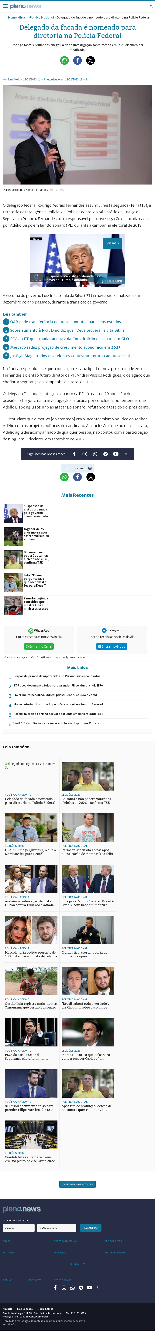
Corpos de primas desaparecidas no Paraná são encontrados (56, 676)
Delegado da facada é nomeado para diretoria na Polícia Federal (30, 801)
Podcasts (34, 1280)
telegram (105, 454)
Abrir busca (151, 6)
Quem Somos (45, 1308)
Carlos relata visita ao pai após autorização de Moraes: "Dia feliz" (88, 852)
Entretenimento (115, 1252)
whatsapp (95, 454)
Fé (84, 1264)
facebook (74, 454)
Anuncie (7, 1308)
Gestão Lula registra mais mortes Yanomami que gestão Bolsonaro (31, 1005)
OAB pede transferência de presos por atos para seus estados (65, 321)
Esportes (60, 1252)
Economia (9, 1252)
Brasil (23, 17)
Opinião (7, 1280)
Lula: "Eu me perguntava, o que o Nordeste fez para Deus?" (30, 852)
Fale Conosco (25, 1308)
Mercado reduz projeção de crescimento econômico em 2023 (65, 347)
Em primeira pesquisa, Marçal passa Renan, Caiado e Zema (55, 695)
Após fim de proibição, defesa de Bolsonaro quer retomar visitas (87, 1108)
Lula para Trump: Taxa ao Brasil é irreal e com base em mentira (88, 903)
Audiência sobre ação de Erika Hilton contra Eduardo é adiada (29, 903)
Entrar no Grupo (113, 646)
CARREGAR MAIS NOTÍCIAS (77, 1184)
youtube (115, 454)
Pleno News (25, 6)
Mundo (74, 1264)
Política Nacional (42, 17)
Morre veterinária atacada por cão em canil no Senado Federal (58, 704)
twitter (126, 454)
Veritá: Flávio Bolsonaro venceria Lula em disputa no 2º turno (56, 723)
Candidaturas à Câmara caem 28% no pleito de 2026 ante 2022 (30, 1159)
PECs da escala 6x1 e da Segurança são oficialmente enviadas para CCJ (26, 1058)
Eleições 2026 (71, 794)
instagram (84, 454)
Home (12, 17)
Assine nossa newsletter (16, 1220)
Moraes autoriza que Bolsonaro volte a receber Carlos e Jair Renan (86, 1058)
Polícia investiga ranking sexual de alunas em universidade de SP (59, 714)
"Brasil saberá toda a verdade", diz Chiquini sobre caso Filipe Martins (85, 1007)
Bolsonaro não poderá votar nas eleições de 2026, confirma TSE (86, 801)
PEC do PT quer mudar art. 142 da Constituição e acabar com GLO (69, 338)
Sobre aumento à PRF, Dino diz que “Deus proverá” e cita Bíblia (67, 330)
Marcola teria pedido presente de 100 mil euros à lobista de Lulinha (31, 954)
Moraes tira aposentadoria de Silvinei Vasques (84, 954)
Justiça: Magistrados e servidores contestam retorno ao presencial (70, 355)
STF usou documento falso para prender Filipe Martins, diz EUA (58, 685)
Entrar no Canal (40, 646)
